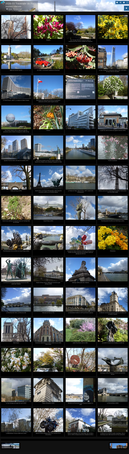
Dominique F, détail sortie (13, 6)
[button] (3, 450)
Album (10, 9)
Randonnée (18, 9)
